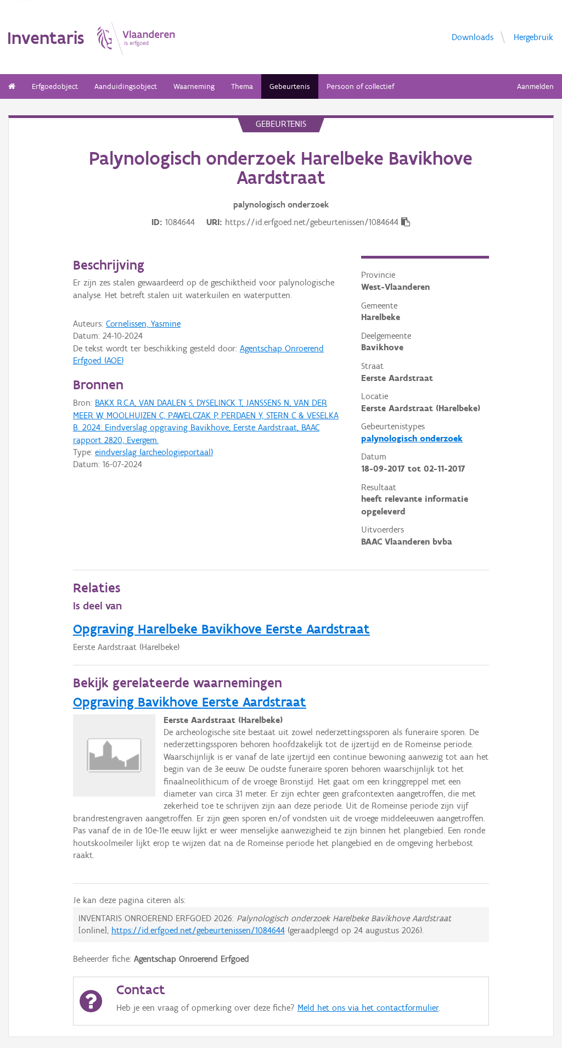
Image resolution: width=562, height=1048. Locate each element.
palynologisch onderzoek (412, 438)
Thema (242, 86)
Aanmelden (535, 86)
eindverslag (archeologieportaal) (154, 452)
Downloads (472, 36)
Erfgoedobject (55, 86)
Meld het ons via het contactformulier (368, 1007)
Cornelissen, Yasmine (143, 323)
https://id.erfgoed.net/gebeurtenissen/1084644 (198, 930)
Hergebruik (533, 36)
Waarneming (194, 86)
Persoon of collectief (360, 86)
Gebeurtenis (289, 86)
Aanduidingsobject (125, 86)
